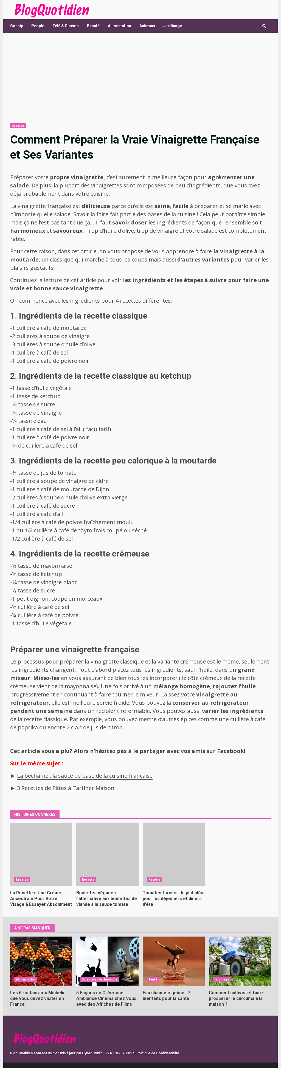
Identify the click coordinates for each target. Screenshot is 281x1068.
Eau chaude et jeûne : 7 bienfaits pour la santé (174, 961)
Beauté (93, 26)
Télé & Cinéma (65, 26)
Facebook (230, 751)
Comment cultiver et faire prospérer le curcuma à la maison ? (240, 961)
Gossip (16, 26)
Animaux (147, 26)
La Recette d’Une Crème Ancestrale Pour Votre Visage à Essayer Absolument (41, 854)
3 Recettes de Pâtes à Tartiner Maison (65, 788)
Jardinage (172, 26)
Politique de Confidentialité (157, 1053)
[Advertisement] (140, 78)
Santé (153, 979)
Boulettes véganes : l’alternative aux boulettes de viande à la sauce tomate (107, 854)
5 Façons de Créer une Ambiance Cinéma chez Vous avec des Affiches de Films (107, 961)
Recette (18, 126)
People (37, 26)
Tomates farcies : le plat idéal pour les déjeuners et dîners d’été (174, 854)
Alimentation (119, 26)
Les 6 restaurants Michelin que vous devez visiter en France (41, 961)
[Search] (264, 26)
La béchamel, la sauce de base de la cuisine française (85, 775)
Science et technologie (99, 979)
